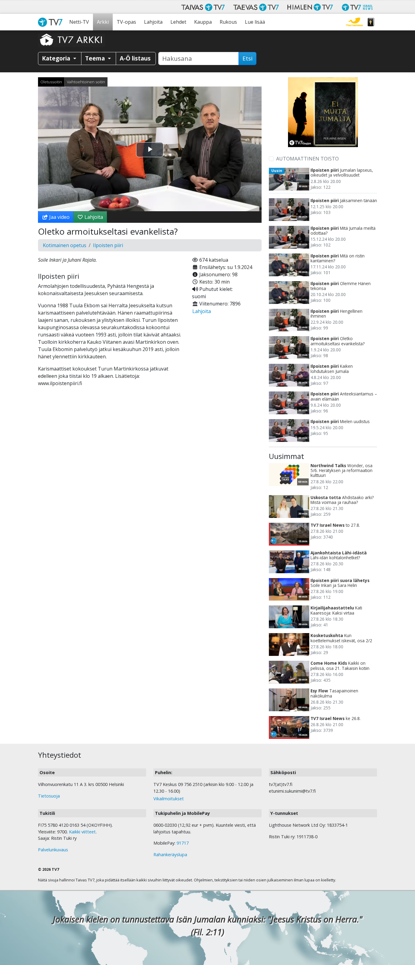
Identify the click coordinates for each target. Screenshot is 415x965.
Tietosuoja (49, 796)
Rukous (228, 22)
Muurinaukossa (354, 22)
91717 (183, 843)
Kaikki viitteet (82, 832)
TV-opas (126, 22)
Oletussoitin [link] (51, 81)
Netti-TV (79, 22)
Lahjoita (153, 22)
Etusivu (51, 22)
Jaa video (59, 217)
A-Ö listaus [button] (135, 58)
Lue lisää (255, 22)
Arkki (103, 22)
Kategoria (57, 58)
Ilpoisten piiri (108, 245)
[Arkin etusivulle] (71, 39)
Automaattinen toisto (307, 158)
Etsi (247, 58)
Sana (371, 22)
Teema (95, 58)
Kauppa (203, 22)
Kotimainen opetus (64, 245)
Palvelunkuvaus (53, 850)
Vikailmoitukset (168, 798)
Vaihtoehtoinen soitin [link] (86, 81)
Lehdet (178, 22)
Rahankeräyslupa (170, 854)
